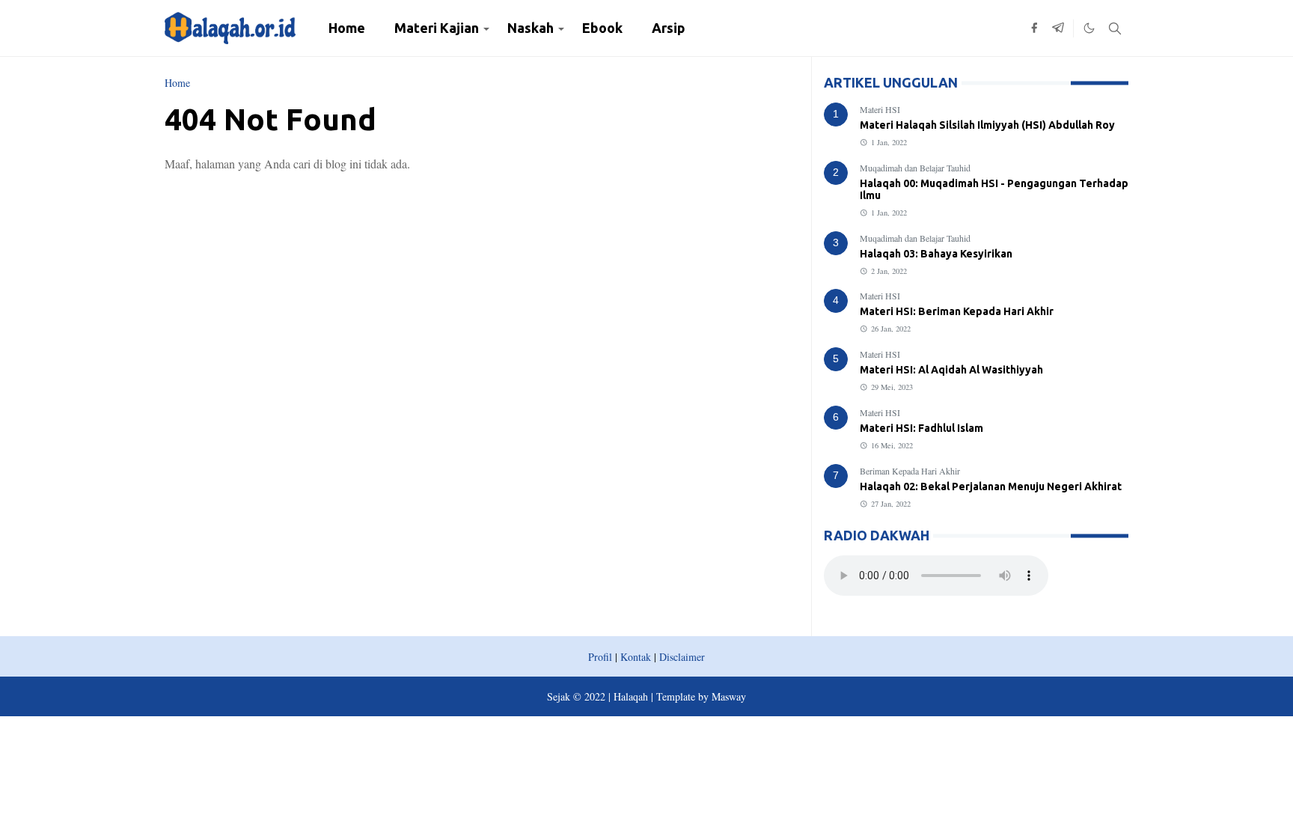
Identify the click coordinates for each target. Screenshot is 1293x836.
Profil (600, 657)
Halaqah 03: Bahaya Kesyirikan (936, 254)
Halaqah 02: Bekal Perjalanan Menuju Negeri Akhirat (991, 486)
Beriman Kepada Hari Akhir (910, 471)
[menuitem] (346, 28)
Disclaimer (682, 657)
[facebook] (1034, 28)
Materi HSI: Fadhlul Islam (921, 428)
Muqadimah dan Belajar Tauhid (915, 168)
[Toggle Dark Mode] (1089, 28)
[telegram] (1058, 28)
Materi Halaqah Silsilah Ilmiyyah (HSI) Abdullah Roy (987, 125)
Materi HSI (880, 109)
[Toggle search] (1114, 28)
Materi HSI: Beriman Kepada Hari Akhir (957, 311)
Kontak (635, 657)
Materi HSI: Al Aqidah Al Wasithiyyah (951, 370)
